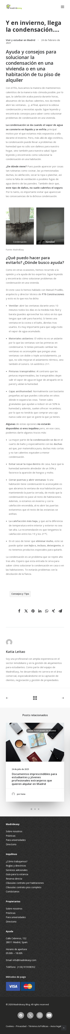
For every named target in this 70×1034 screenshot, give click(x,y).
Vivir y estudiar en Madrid (20, 40)
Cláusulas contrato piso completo (23, 887)
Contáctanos (12, 891)
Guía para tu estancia (17, 874)
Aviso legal (55, 1026)
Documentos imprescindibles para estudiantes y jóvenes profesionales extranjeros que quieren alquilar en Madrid (34, 779)
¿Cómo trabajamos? (16, 861)
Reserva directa (14, 878)
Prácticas (10, 835)
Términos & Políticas (38, 1026)
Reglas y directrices (16, 865)
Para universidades (16, 839)
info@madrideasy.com (24, 960)
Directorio (11, 844)
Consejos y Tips (20, 593)
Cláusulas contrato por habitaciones (25, 882)
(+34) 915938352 (26, 966)
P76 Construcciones (53, 294)
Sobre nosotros (14, 831)
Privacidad (21, 1026)
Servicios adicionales (17, 870)
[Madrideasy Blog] (14, 6)
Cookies (10, 1026)
